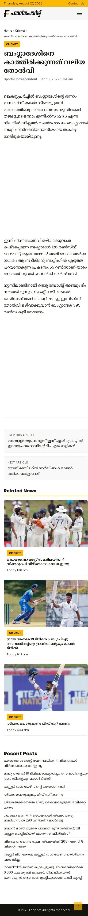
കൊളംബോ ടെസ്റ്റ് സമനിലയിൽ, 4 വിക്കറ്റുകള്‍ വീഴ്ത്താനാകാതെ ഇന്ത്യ (38, 561)
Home (8, 30)
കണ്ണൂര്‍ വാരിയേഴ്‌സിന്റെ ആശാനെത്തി (34, 786)
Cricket (20, 30)
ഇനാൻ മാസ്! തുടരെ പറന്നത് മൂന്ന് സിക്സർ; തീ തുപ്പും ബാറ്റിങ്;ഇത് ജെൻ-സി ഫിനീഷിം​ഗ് (42, 831)
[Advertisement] (44, 188)
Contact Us (76, 3)
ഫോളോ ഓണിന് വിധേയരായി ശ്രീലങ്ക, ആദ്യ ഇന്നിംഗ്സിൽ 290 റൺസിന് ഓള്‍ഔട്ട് (38, 818)
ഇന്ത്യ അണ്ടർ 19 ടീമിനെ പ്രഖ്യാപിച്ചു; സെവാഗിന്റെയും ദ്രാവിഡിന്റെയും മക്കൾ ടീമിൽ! (41, 643)
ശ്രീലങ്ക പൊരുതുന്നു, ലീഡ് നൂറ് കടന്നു (38, 723)
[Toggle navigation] (79, 13)
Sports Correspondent (20, 79)
